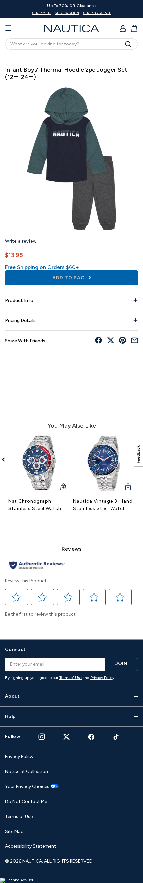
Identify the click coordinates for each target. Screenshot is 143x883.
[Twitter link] (66, 737)
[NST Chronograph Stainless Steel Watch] (39, 463)
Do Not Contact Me (26, 801)
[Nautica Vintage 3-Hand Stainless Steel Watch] (103, 463)
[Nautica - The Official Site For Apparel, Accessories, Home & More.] (71, 28)
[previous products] (6, 459)
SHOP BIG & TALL (97, 13)
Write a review (21, 241)
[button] (17, 597)
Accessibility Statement (30, 846)
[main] (71, 343)
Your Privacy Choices (27, 786)
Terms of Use (70, 677)
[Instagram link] (41, 736)
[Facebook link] (91, 737)
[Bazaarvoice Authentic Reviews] (37, 565)
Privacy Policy (102, 677)
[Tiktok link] (116, 737)
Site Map (14, 831)
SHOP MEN (41, 13)
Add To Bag (69, 278)
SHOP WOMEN (67, 13)
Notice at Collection (26, 771)
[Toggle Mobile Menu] (8, 28)
